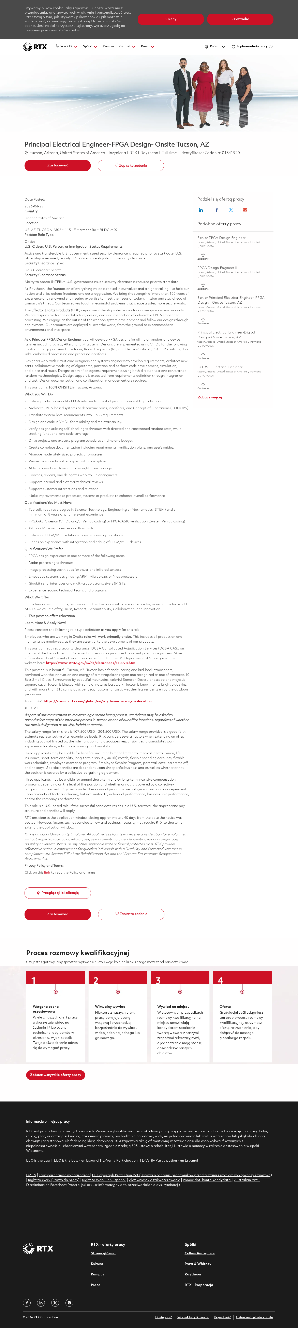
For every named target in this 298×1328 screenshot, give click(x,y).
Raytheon (193, 1274)
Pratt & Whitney (198, 1264)
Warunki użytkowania (193, 1317)
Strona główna (103, 1253)
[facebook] (27, 1303)
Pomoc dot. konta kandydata (207, 1180)
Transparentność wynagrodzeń (64, 1175)
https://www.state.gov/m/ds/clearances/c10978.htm (90, 663)
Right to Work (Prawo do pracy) (53, 1180)
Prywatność (222, 1317)
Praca (96, 1285)
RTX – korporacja (199, 1285)
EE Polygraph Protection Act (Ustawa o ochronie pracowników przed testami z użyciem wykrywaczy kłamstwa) (182, 1175)
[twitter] (55, 1303)
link (47, 872)
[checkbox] (131, 165)
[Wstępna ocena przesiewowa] (55, 1016)
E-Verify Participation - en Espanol (170, 1160)
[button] (58, 165)
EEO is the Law (38, 1160)
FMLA (31, 1175)
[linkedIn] (41, 1303)
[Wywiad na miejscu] (180, 1016)
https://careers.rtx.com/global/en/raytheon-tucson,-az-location (98, 701)
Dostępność (163, 1317)
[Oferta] (242, 1016)
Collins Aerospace (200, 1253)
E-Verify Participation (120, 1160)
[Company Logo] (35, 47)
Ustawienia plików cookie (254, 1317)
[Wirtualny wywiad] (118, 1016)
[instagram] (69, 1303)
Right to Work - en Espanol (103, 1180)
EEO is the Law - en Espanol (76, 1160)
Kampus (109, 46)
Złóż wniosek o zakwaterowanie (154, 1180)
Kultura (97, 1264)
